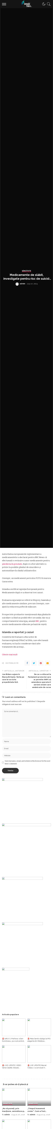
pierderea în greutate (12, 564)
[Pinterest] (40, 663)
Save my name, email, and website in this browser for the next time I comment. (27, 762)
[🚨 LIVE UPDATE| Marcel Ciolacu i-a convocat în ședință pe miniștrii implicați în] (39, 1054)
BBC (37, 621)
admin (22, 284)
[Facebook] (27, 663)
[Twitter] (34, 663)
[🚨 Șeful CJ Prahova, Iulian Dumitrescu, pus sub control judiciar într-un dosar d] (14, 1027)
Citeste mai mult (10, 654)
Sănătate (26, 271)
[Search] (48, 4)
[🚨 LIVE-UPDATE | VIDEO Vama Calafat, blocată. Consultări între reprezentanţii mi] (14, 1054)
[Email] (47, 663)
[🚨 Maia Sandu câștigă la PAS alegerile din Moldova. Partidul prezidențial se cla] (39, 1027)
